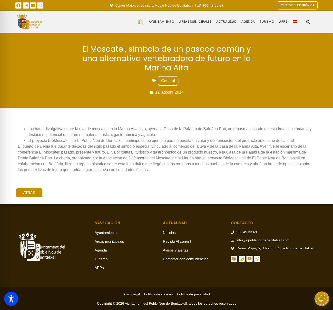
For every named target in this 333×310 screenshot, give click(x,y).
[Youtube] (33, 5)
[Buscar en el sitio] (308, 22)
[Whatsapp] (40, 5)
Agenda (248, 21)
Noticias (169, 233)
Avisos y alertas (175, 250)
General (168, 81)
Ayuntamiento (161, 21)
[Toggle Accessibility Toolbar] (11, 298)
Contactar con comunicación (185, 259)
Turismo (267, 21)
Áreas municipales (195, 21)
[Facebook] (18, 5)
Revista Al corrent (177, 241)
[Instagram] (26, 5)
